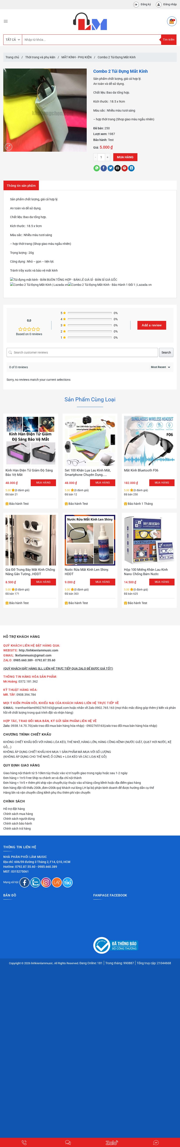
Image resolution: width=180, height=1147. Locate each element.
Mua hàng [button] (43, 482)
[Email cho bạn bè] (117, 168)
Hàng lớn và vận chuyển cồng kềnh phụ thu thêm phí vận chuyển (46, 792)
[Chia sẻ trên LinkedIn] (131, 168)
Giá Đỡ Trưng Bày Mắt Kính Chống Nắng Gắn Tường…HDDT (30, 572)
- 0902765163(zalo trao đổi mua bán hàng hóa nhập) (121, 725)
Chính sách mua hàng (18, 814)
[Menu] (5, 21)
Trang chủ (12, 57)
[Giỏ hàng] (172, 21)
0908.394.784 (26, 694)
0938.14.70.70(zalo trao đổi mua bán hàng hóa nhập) (47, 725)
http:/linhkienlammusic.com (38, 650)
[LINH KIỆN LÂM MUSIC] (90, 21)
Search (166, 352)
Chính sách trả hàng (17, 828)
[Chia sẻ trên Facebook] (104, 168)
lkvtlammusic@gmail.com (33, 655)
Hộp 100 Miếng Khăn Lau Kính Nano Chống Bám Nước (146, 572)
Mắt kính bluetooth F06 (141, 470)
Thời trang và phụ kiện (40, 57)
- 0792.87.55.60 (44, 660)
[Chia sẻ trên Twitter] (111, 168)
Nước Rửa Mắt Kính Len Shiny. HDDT (87, 572)
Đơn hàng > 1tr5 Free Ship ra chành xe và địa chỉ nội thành (42, 778)
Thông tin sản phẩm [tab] (21, 185)
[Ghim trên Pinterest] (124, 168)
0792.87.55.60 (25, 866)
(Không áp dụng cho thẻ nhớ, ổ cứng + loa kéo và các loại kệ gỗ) (55, 756)
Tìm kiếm (169, 39)
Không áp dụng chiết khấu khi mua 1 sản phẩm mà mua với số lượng (57, 752)
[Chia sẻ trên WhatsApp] (97, 168)
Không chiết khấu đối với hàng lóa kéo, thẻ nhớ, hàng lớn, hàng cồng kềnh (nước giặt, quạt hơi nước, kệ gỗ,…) (87, 744)
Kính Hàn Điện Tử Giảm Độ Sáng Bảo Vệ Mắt (29, 472)
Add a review (152, 325)
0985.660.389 (23, 660)
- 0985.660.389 (46, 866)
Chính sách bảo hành (17, 823)
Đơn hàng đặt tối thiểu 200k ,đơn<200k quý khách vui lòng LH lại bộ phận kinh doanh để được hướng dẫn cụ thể (78, 788)
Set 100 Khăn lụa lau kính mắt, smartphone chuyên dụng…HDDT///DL (88, 472)
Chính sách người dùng (19, 818)
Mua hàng (125, 157)
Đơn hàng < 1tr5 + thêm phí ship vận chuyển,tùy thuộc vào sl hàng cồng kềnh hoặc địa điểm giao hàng (72, 782)
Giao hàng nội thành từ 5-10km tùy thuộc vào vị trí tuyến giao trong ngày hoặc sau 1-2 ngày (65, 773)
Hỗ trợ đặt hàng (14, 809)
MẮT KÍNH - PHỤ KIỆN (76, 57)
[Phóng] (8, 147)
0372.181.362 (28, 681)
